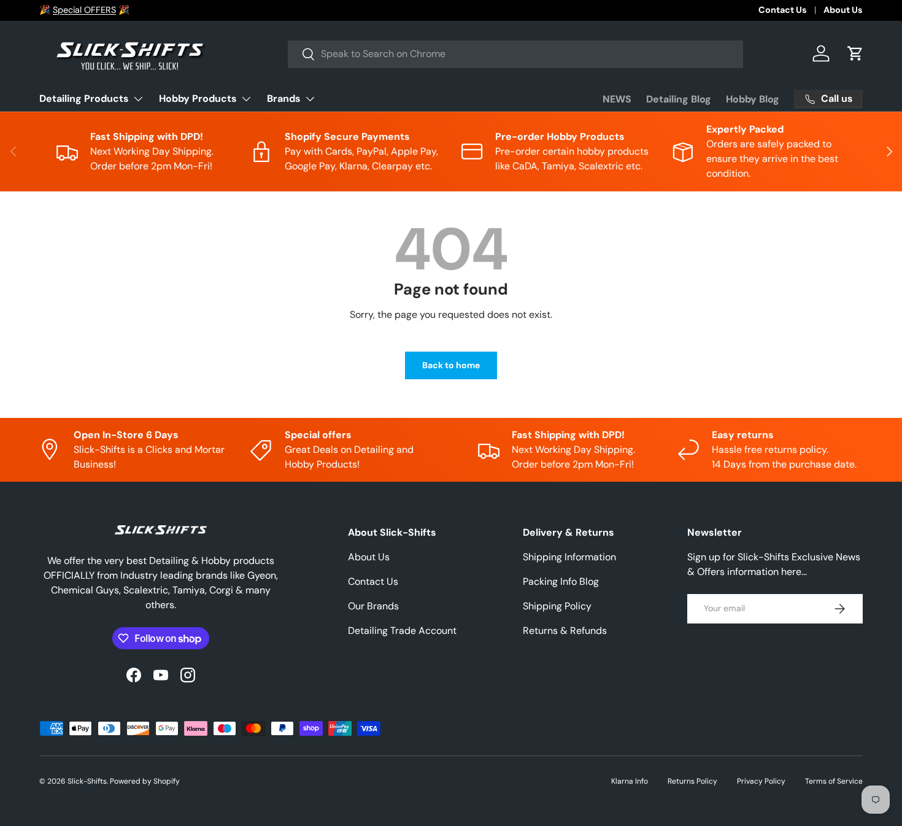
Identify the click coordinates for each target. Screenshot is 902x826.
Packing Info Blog (561, 581)
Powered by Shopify (145, 781)
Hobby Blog (752, 99)
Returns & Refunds (565, 630)
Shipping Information (569, 556)
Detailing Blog (678, 99)
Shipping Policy (557, 606)
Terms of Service (834, 781)
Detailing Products (84, 98)
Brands (284, 98)
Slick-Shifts (87, 781)
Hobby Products (198, 98)
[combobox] (516, 54)
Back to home (451, 365)
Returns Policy (692, 781)
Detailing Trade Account (402, 630)
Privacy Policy (761, 781)
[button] (855, 53)
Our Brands (373, 606)
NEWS (617, 99)
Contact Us (782, 9)
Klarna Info (629, 781)
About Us (843, 9)
